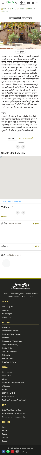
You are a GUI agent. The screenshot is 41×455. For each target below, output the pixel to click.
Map (13, 9)
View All (4, 217)
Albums (30, 9)
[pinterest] (12, 452)
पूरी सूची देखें (36, 223)
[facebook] (3, 452)
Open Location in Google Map (11, 201)
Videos (21, 9)
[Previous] (18, 147)
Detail (5, 9)
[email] (17, 452)
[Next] (23, 147)
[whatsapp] (8, 452)
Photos (5, 11)
